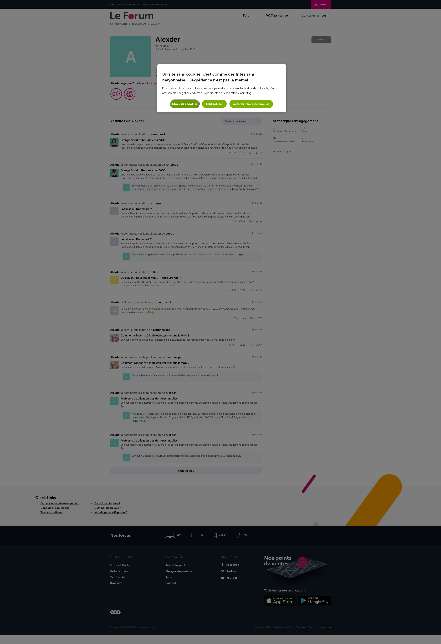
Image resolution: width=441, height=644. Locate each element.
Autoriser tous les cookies (251, 104)
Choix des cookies (185, 104)
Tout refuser (214, 104)
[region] (221, 88)
